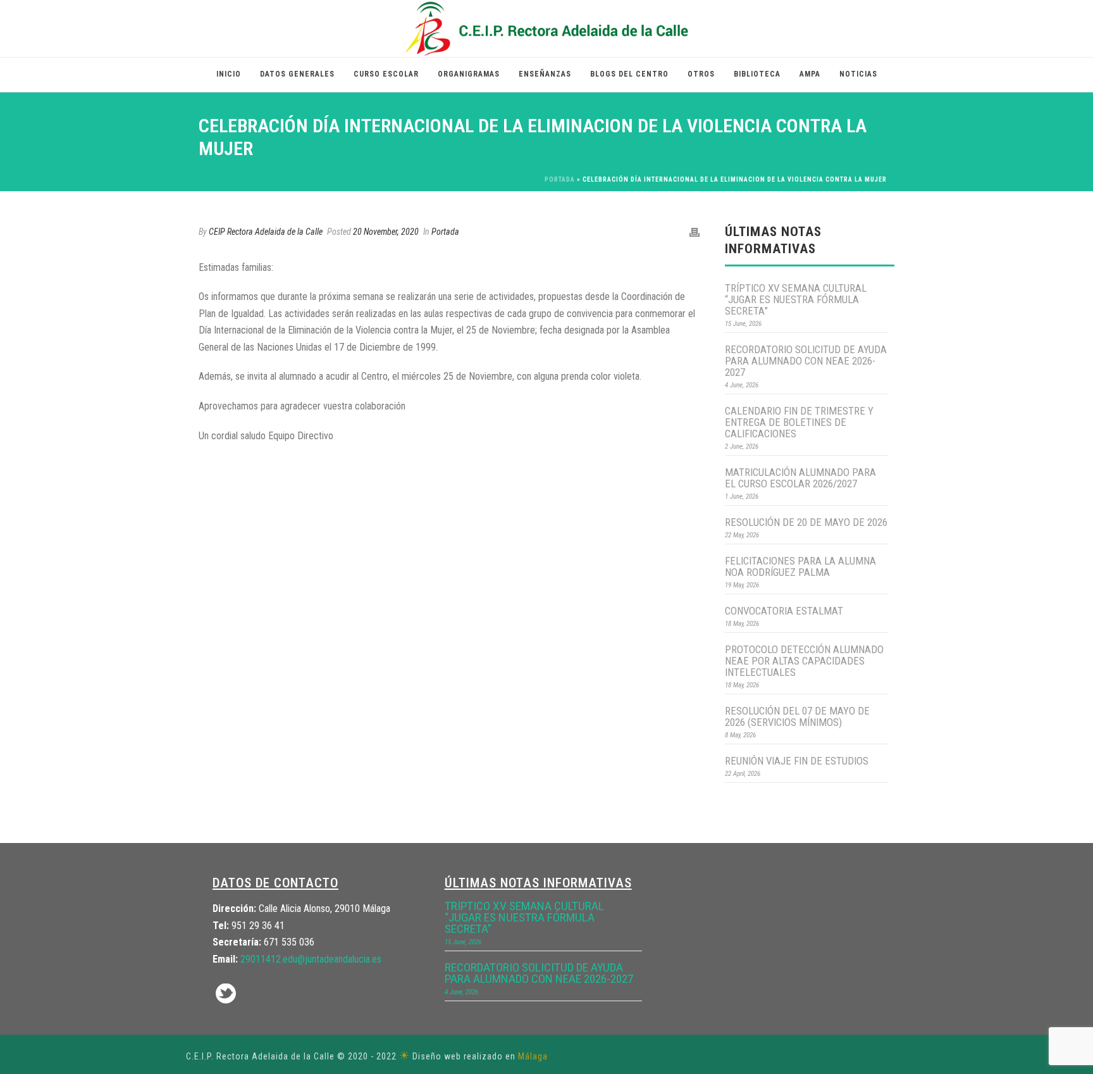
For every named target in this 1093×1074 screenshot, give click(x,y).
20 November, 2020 (386, 232)
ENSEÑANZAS (545, 74)
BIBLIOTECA (757, 74)
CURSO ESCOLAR (386, 74)
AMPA (810, 74)
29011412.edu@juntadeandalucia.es (310, 959)
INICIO (228, 74)
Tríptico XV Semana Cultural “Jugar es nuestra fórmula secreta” (796, 299)
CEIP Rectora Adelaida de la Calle (266, 232)
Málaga (533, 1056)
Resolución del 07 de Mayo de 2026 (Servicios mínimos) (797, 716)
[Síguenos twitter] (226, 994)
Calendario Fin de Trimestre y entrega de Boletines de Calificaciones (799, 422)
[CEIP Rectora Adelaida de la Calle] (547, 28)
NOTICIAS (858, 74)
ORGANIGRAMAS (469, 74)
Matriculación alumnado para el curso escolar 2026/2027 (800, 477)
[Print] (694, 231)
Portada (560, 179)
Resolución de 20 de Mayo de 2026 (806, 522)
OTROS (701, 74)
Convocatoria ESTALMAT (784, 610)
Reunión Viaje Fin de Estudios (796, 760)
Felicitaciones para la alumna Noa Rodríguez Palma (800, 566)
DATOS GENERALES (297, 74)
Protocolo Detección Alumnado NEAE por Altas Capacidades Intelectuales (804, 661)
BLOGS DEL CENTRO (629, 74)
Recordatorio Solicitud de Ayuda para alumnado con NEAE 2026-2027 (806, 361)
